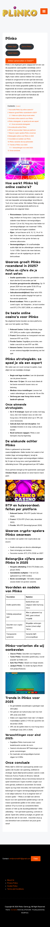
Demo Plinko (26, 47)
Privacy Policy (12, 883)
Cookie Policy (12, 886)
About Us (10, 880)
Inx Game (14, 910)
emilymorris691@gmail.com (19, 859)
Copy (36, 858)
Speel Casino (13, 53)
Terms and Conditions (15, 889)
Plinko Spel (12, 47)
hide (18, 106)
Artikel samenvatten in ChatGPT (21, 61)
